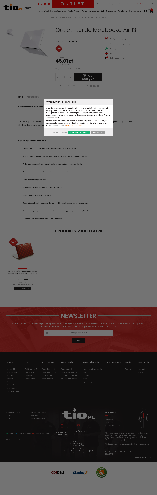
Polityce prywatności (74, 125)
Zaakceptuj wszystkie (79, 132)
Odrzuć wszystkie (59, 132)
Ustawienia (97, 132)
